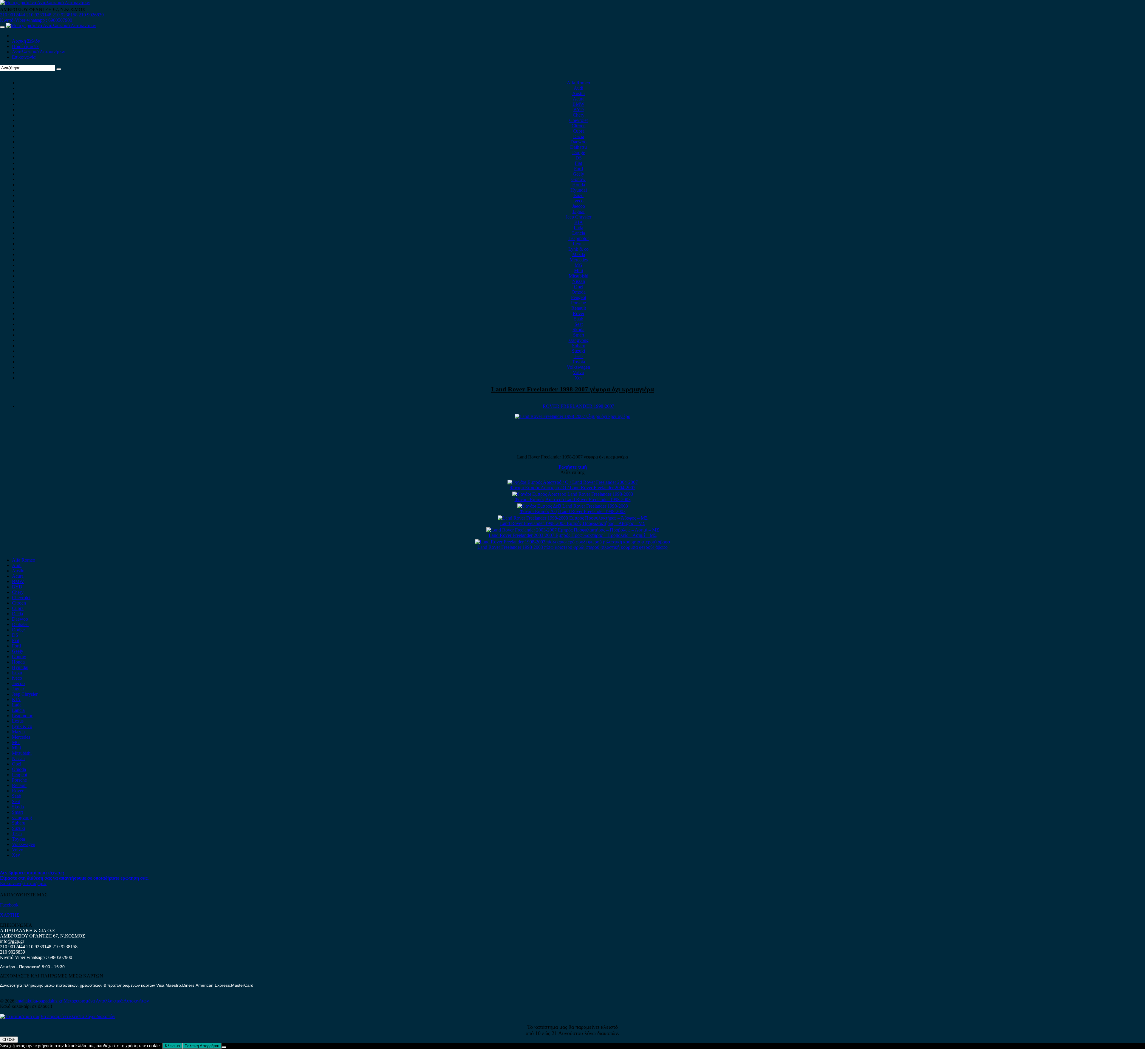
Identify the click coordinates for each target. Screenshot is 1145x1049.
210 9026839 (91, 14)
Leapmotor (578, 238)
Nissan (578, 281)
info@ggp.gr (12, 941)
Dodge (578, 152)
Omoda (579, 292)
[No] (224, 1047)
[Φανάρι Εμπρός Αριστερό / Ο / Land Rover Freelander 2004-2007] (572, 482)
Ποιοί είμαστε (25, 46)
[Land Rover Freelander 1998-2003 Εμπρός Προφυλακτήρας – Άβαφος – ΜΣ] (573, 517)
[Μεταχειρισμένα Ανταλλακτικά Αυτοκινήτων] (57, 1016)
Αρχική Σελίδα (26, 41)
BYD (578, 109)
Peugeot (578, 297)
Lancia (578, 232)
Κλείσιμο (172, 1046)
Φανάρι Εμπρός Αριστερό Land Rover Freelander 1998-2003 (573, 499)
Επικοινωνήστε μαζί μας (23, 883)
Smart (578, 334)
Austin (578, 93)
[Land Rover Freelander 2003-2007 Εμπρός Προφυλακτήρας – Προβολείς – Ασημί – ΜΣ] (572, 529)
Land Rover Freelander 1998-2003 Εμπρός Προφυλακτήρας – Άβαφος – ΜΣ (572, 523)
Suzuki (578, 351)
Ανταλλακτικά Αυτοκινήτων (38, 51)
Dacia (578, 136)
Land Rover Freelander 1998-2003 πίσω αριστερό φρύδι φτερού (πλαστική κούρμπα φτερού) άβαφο (572, 547)
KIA (578, 222)
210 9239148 (38, 14)
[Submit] (58, 69)
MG (578, 265)
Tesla (579, 356)
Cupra (578, 131)
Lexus (578, 243)
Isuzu (578, 195)
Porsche (578, 302)
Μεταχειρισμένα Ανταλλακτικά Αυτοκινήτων (106, 1000)
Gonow (578, 179)
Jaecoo (578, 206)
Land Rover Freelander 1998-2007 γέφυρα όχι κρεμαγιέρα (572, 389)
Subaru (578, 345)
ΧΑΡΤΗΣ (9, 915)
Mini (578, 270)
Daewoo (578, 141)
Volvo (578, 372)
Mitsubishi (578, 275)
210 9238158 (65, 14)
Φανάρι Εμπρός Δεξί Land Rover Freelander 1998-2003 (573, 511)
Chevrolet (578, 120)
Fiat (578, 163)
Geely (578, 173)
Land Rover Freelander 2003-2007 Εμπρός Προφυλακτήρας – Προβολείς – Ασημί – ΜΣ (573, 535)
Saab (578, 318)
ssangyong (579, 340)
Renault (578, 308)
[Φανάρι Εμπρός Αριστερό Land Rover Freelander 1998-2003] (572, 494)
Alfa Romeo (578, 82)
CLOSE (9, 1039)
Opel (578, 286)
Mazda (578, 254)
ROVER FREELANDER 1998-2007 (578, 406)
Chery (578, 114)
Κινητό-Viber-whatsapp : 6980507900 (36, 20)
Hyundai (578, 190)
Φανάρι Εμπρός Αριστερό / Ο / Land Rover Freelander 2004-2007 (572, 487)
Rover (578, 313)
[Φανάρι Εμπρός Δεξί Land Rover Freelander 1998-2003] (572, 506)
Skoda (578, 329)
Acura (578, 98)
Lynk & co (578, 249)
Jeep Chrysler (578, 216)
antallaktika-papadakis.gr (40, 1000)
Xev (579, 377)
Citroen (579, 125)
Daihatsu (578, 147)
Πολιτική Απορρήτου (202, 1046)
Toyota (578, 361)
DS (578, 157)
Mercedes (579, 259)
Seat (579, 324)
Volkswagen (578, 367)
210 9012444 (12, 14)
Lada (578, 227)
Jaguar (578, 211)
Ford (578, 168)
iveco (578, 200)
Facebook (9, 904)
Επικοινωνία (23, 57)
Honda (578, 184)
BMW (578, 104)
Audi (578, 88)
